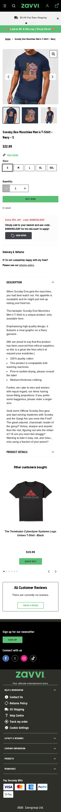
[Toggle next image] (52, 77)
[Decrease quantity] (6, 188)
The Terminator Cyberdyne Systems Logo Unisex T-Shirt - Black (30, 533)
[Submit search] (14, 6)
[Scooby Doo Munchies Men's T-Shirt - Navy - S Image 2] (29, 115)
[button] (30, 155)
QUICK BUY (30, 561)
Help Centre (17, 715)
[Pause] (57, 18)
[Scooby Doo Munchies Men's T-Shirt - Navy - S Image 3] (48, 115)
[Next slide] (55, 571)
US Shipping (17, 709)
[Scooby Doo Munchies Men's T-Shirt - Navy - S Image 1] (11, 115)
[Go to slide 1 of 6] (4, 571)
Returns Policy (18, 703)
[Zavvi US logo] (30, 6)
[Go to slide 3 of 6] (9, 571)
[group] (30, 76)
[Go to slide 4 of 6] (11, 571)
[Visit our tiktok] (33, 658)
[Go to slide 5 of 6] (14, 571)
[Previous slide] (49, 571)
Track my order (19, 721)
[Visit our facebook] (6, 658)
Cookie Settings (19, 727)
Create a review (30, 605)
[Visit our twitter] (15, 658)
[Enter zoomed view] (53, 54)
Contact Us (16, 697)
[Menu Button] (5, 6)
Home (7, 39)
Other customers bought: (30, 467)
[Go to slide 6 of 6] (17, 571)
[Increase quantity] (24, 188)
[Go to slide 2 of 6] (6, 571)
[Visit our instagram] (24, 658)
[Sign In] (47, 6)
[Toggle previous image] (8, 77)
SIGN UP (12, 640)
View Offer (21, 235)
